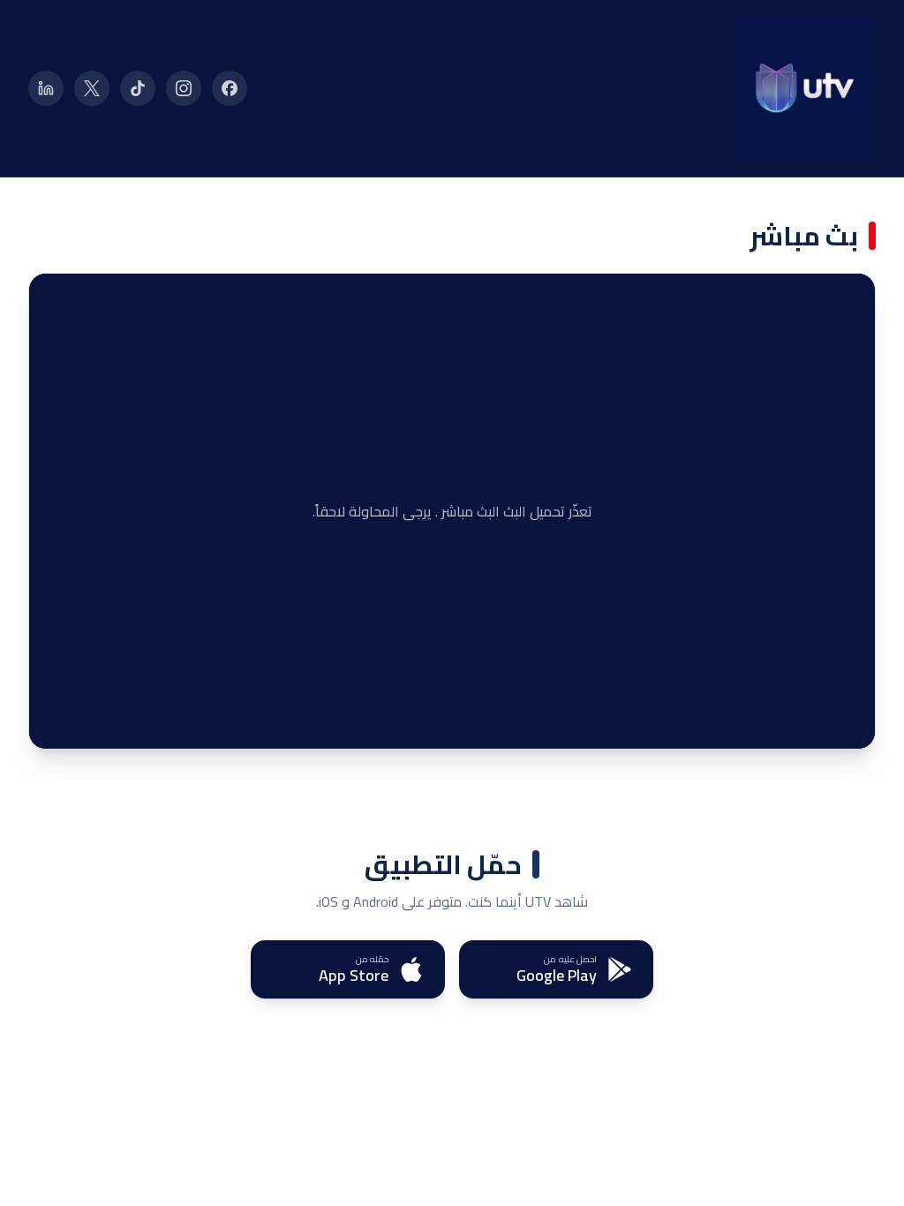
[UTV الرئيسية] (805, 88)
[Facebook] (229, 88)
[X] (91, 88)
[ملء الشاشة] (56, 722)
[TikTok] (137, 88)
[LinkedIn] (46, 88)
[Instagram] (183, 88)
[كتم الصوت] (91, 722)
